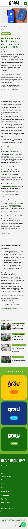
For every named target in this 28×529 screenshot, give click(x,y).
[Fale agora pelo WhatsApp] (23, 524)
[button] (14, 465)
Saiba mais (14, 392)
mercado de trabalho (6, 106)
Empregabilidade (6, 33)
